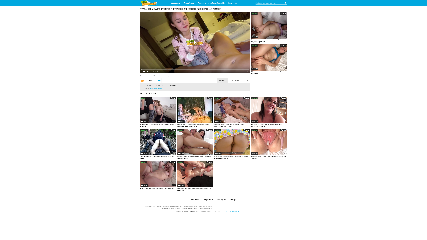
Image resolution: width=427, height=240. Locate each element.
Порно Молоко (232, 211)
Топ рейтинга (189, 3)
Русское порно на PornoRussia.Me (211, 3)
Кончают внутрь (156, 88)
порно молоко (192, 211)
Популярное (221, 200)
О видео (222, 80)
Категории (232, 3)
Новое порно (175, 3)
